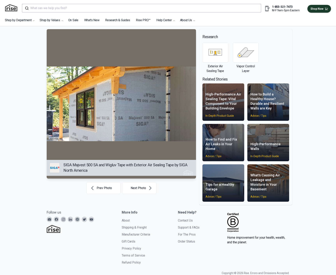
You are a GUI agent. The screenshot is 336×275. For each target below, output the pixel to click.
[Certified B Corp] (233, 222)
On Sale (73, 20)
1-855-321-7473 (282, 6)
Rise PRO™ (143, 20)
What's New (92, 20)
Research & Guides (117, 20)
